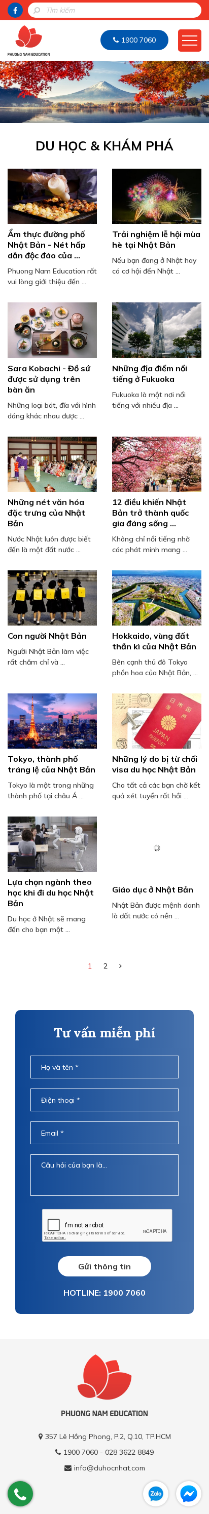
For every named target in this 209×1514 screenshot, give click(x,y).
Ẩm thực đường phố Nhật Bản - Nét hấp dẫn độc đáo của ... (47, 244)
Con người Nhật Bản (47, 636)
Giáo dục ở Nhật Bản (152, 889)
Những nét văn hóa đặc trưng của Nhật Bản (46, 512)
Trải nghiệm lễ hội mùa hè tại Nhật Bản (156, 239)
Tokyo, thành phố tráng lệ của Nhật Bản (51, 764)
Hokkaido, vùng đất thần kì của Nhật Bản (154, 641)
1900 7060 (138, 40)
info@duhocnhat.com (109, 1467)
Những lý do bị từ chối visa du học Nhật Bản (154, 764)
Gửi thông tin (104, 1266)
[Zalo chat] (155, 1493)
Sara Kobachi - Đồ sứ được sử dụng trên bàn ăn (49, 379)
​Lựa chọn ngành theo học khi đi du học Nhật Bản (51, 892)
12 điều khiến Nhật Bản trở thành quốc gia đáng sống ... (150, 512)
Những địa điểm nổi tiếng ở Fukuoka (149, 373)
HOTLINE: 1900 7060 (104, 1293)
